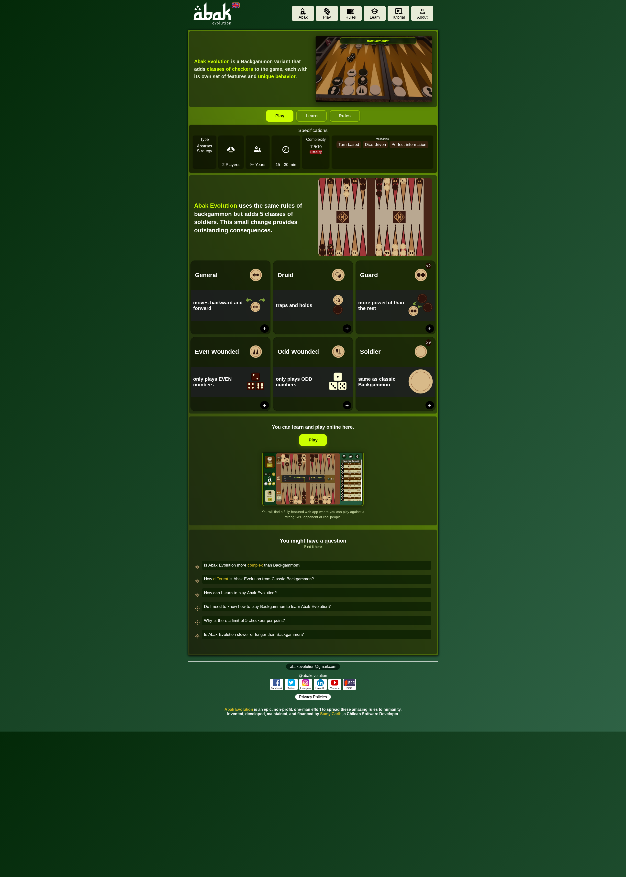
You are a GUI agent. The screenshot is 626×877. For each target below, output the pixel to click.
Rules (345, 115)
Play (279, 115)
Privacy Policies (313, 697)
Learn (312, 115)
